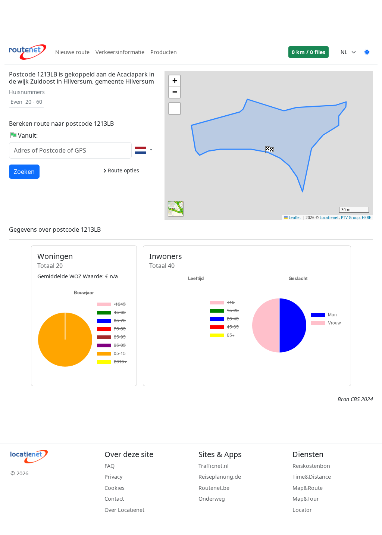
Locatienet (329, 217)
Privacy (113, 476)
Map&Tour (305, 498)
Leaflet (294, 217)
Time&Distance (311, 476)
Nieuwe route (72, 52)
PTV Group (350, 217)
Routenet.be (213, 487)
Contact (114, 498)
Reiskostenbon (311, 465)
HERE (366, 217)
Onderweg (211, 498)
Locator (302, 509)
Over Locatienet (124, 509)
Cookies (114, 487)
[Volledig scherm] (174, 108)
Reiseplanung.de (219, 476)
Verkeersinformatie (120, 52)
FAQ (109, 465)
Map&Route (307, 487)
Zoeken (24, 171)
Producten (163, 52)
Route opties (122, 170)
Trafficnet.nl (213, 465)
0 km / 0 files (308, 52)
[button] (268, 148)
